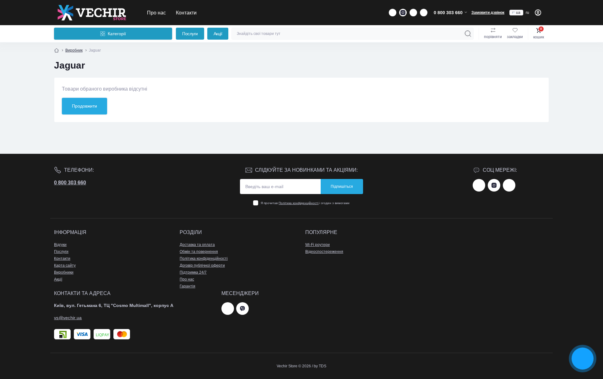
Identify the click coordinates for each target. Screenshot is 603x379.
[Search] (468, 34)
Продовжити (84, 106)
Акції (218, 33)
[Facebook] (479, 185)
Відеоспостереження (324, 251)
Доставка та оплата (197, 244)
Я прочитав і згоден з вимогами (305, 203)
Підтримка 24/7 (193, 272)
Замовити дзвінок (487, 12)
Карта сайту (65, 265)
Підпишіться (342, 186)
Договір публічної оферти (202, 265)
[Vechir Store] (91, 12)
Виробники (63, 272)
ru (527, 12)
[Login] (538, 12)
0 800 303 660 (70, 182)
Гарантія (187, 286)
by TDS (320, 366)
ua (518, 12)
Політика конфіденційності (298, 203)
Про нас (156, 12)
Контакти (186, 12)
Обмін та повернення (199, 251)
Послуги (190, 33)
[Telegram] (227, 308)
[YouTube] (509, 185)
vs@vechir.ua (68, 317)
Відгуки (60, 244)
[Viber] (242, 308)
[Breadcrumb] (56, 50)
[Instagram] (494, 185)
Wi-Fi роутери (317, 244)
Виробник (74, 50)
